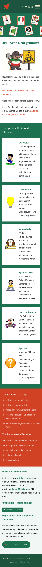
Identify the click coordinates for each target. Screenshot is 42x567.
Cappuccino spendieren (17, 545)
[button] (37, 7)
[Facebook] (22, 6)
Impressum (13, 562)
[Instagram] (32, 6)
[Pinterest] (29, 6)
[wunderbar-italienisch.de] (6, 6)
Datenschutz (24, 562)
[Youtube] (25, 6)
